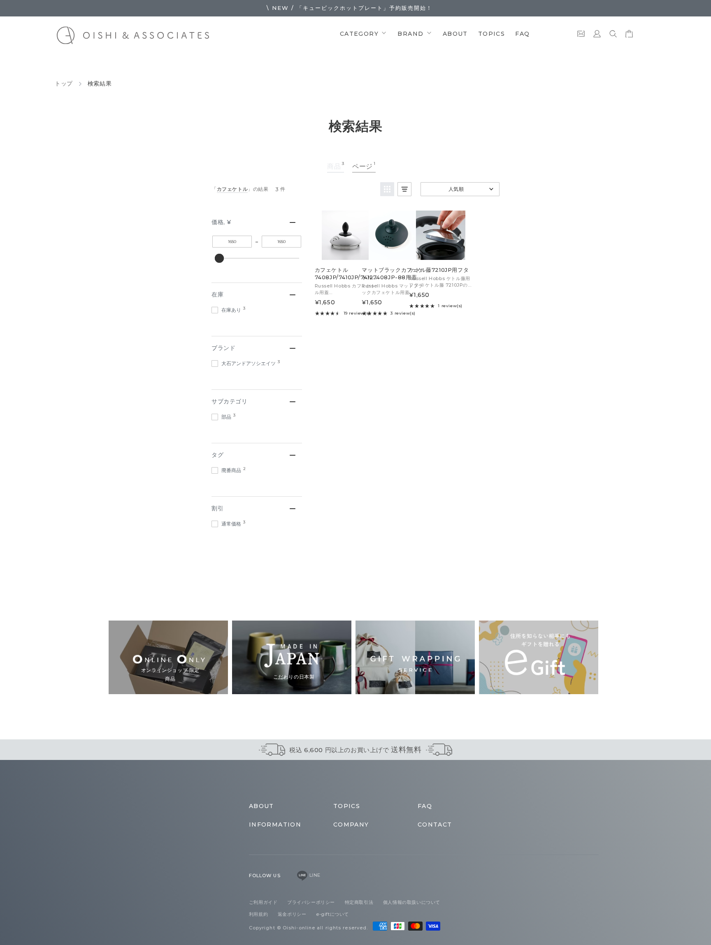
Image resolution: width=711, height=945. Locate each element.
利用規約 (259, 914)
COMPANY (351, 824)
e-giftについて (332, 914)
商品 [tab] (335, 165)
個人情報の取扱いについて (411, 902)
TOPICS (491, 33)
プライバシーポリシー (312, 902)
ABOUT (455, 33)
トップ (64, 83)
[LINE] (302, 875)
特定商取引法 (360, 902)
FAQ (522, 33)
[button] (387, 189)
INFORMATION (275, 824)
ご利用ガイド (264, 902)
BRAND (411, 33)
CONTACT (435, 824)
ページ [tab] (363, 165)
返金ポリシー (293, 914)
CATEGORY (360, 33)
